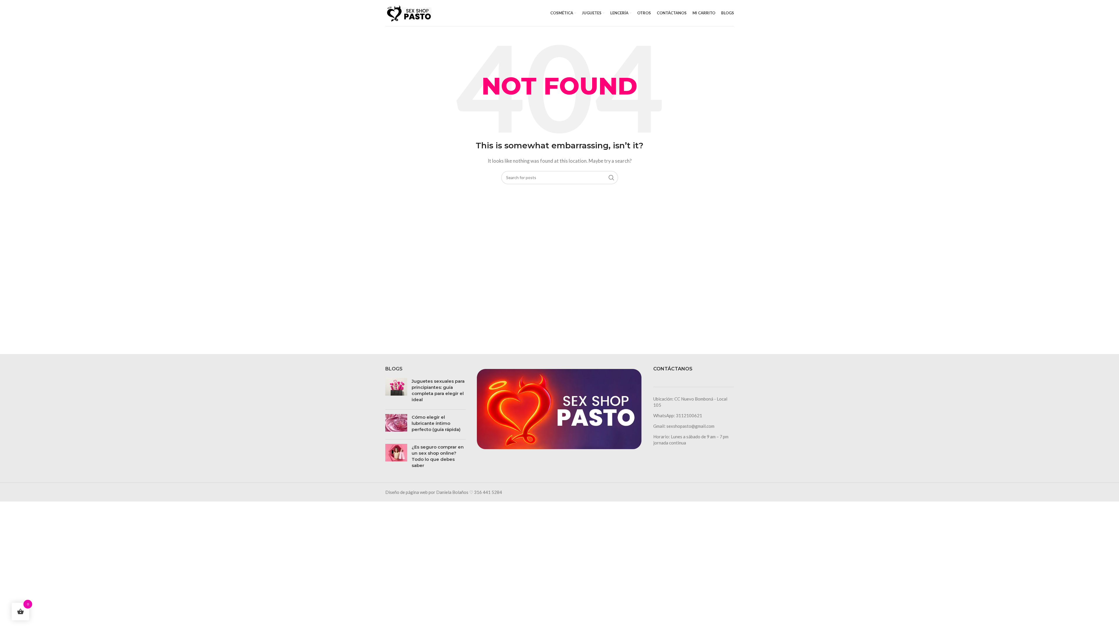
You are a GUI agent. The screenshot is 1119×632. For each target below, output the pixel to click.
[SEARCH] (611, 177)
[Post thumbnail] (396, 391)
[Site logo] (408, 12)
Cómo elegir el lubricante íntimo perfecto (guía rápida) (436, 423)
